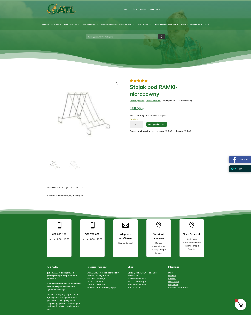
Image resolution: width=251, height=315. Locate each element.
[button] (116, 83)
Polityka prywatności (178, 287)
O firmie (134, 9)
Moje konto (155, 9)
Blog (126, 9)
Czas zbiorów (142, 24)
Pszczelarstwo (89, 24)
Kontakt (143, 9)
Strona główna (137, 100)
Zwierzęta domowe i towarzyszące (116, 24)
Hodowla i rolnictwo (50, 24)
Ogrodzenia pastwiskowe (165, 24)
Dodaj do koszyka (156, 124)
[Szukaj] (161, 36)
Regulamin (173, 284)
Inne (207, 24)
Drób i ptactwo (70, 24)
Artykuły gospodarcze (190, 24)
